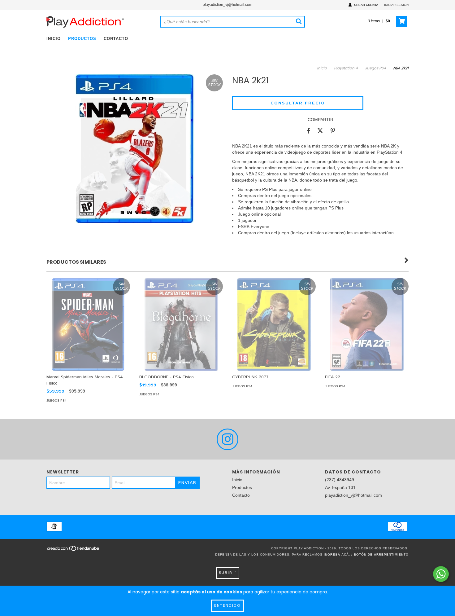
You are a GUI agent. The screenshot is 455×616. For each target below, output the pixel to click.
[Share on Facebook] (308, 130)
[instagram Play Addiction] (227, 439)
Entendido (227, 605)
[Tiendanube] (73, 550)
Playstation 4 (346, 68)
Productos (82, 38)
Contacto (116, 38)
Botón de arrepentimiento (381, 554)
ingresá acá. (337, 554)
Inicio (53, 38)
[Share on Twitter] (320, 130)
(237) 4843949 (339, 479)
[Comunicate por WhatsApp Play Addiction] (441, 574)
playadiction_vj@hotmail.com (227, 4)
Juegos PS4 (375, 68)
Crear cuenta (366, 5)
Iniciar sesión (396, 5)
